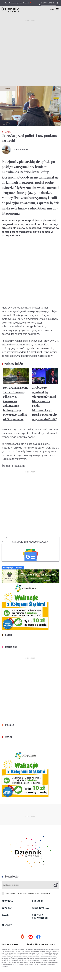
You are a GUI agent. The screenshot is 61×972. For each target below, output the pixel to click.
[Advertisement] (30, 53)
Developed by (33, 944)
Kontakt (7, 925)
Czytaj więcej (45, 893)
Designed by (7, 944)
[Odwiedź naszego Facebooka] (38, 937)
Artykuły (7, 901)
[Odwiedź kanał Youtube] (30, 937)
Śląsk (7, 88)
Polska (9, 725)
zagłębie (10, 647)
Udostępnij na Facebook (13, 568)
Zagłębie (37, 901)
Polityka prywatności (40, 916)
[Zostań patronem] (23, 937)
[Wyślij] (55, 885)
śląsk (8, 635)
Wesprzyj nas (40, 908)
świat (8, 737)
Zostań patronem (48, 3)
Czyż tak (7, 908)
